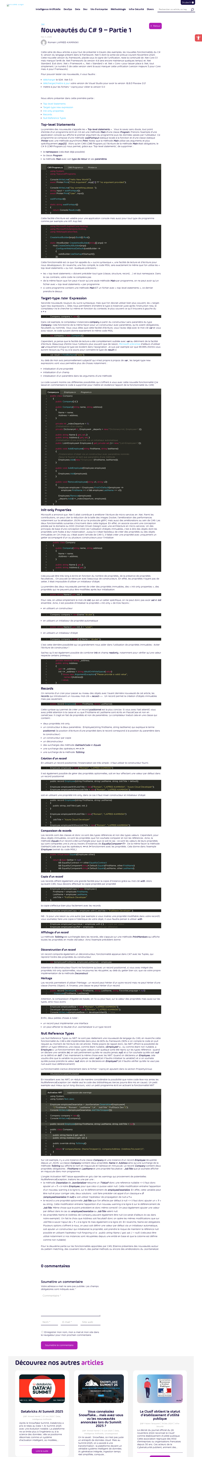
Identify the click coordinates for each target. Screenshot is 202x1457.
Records (47, 114)
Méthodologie (118, 9)
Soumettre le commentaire (59, 1345)
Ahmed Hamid (34, 1416)
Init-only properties (53, 111)
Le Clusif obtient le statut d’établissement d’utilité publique (160, 1415)
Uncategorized (111, 1433)
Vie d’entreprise (99, 9)
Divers (150, 9)
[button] (198, 37)
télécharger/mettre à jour (56, 83)
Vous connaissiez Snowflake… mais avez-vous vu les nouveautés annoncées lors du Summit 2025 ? (101, 1419)
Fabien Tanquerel (152, 1423)
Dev (85, 9)
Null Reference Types (54, 118)
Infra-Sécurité (136, 9)
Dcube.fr (186, 2)
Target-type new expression (58, 107)
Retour (156, 26)
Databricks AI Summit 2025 (42, 1411)
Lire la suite (42, 1451)
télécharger (49, 79)
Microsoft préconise (129, 344)
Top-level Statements (54, 103)
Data (77, 9)
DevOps (68, 9)
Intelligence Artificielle (48, 9)
